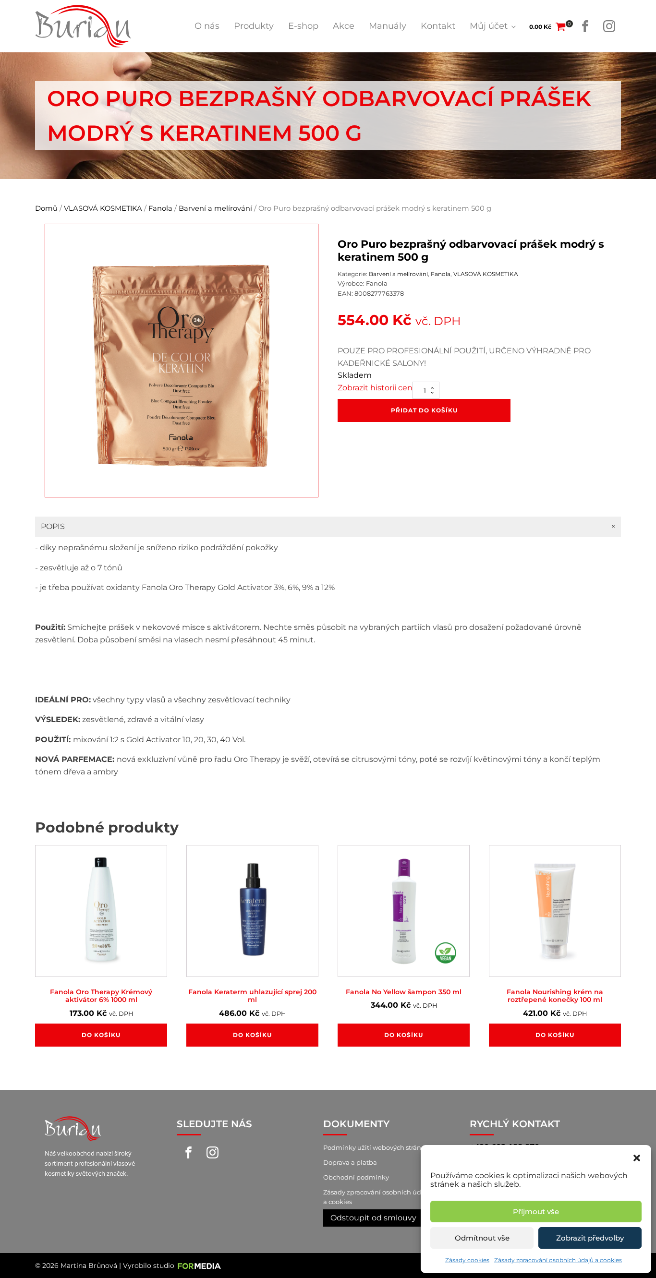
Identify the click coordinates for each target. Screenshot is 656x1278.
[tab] (328, 527)
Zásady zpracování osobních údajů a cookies (558, 1260)
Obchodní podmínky (356, 1177)
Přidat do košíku (424, 410)
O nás (206, 26)
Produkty (254, 26)
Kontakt (438, 26)
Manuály (387, 26)
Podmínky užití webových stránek (376, 1147)
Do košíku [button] (101, 1034)
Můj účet (489, 26)
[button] (637, 1157)
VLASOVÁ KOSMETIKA (103, 208)
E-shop (303, 26)
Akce (343, 26)
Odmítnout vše (482, 1237)
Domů (46, 208)
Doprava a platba (350, 1162)
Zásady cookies (467, 1260)
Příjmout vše (536, 1211)
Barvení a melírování (215, 208)
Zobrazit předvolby (590, 1237)
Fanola (160, 208)
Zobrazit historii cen (375, 387)
